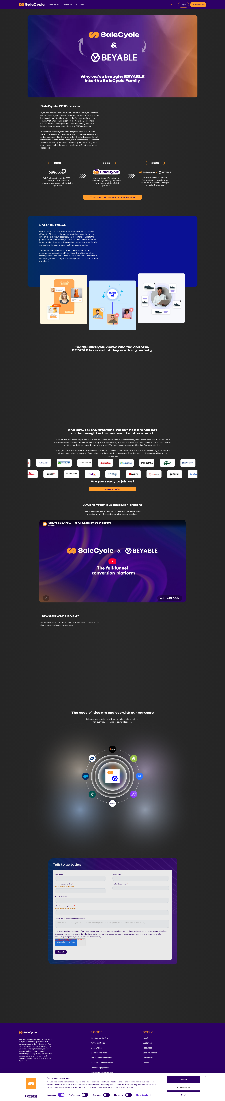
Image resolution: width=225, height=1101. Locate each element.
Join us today (112, 489)
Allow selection (183, 1087)
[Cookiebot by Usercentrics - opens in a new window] (31, 1096)
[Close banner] (205, 1077)
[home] (32, 5)
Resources (80, 5)
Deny (183, 1095)
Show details (142, 1095)
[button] (54, 4)
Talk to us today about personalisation (112, 197)
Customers (67, 5)
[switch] (85, 1095)
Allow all (183, 1079)
